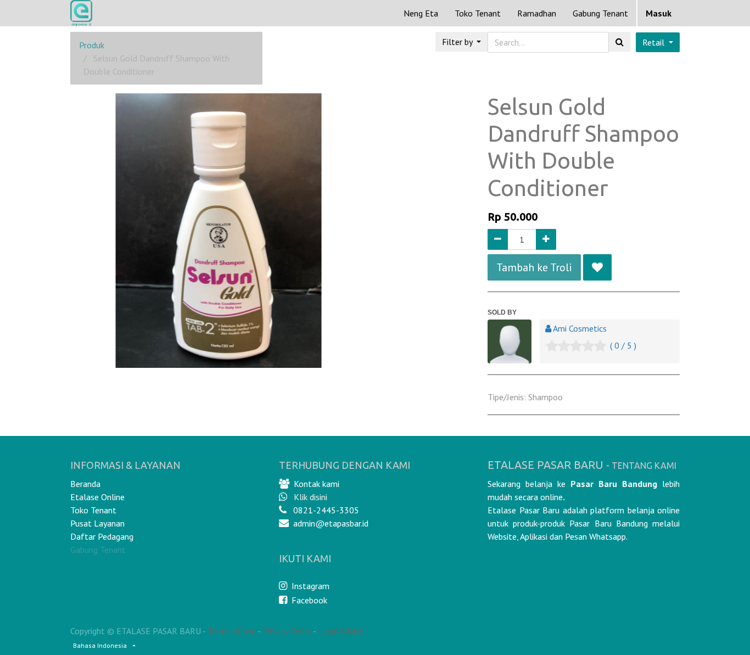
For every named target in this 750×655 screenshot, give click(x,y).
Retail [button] (654, 42)
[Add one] (546, 239)
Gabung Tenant (98, 549)
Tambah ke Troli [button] (534, 267)
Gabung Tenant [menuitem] (600, 13)
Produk (91, 45)
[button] (597, 267)
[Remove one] (498, 239)
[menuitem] (420, 13)
